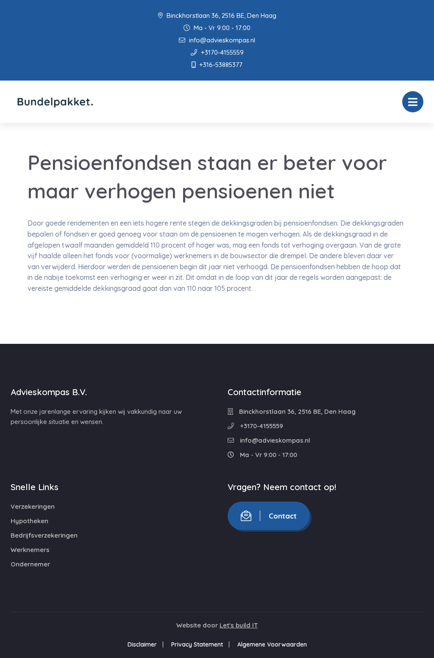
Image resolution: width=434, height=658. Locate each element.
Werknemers (30, 550)
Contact (283, 515)
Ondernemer (30, 564)
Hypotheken (29, 521)
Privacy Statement (197, 644)
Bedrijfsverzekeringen (44, 535)
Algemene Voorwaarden (272, 644)
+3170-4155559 (221, 52)
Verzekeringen (33, 506)
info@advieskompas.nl (221, 40)
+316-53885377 (220, 65)
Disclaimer (142, 644)
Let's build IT (239, 625)
